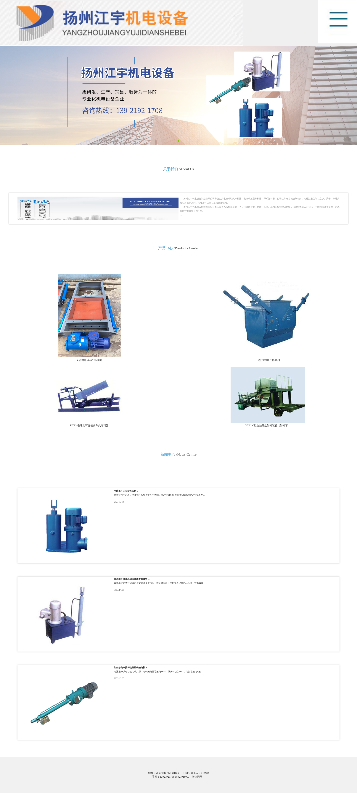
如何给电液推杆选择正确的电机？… (132, 667)
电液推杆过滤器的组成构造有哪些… (132, 579)
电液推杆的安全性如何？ (126, 490)
